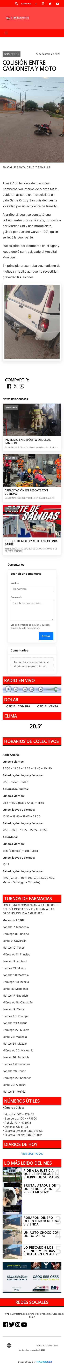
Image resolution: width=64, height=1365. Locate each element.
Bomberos (11, 45)
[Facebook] (36, 3)
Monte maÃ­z (36, 45)
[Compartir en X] (15, 386)
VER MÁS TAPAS (32, 1153)
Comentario (16, 597)
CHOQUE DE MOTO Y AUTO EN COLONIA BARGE (31, 543)
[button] (16, 3)
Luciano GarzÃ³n (15, 39)
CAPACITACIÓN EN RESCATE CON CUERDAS (26, 492)
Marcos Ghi (39, 39)
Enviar (46, 636)
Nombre (15, 583)
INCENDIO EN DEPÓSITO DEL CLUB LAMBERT (28, 441)
